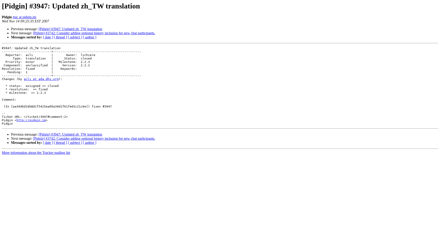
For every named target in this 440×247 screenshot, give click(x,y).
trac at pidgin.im (24, 17)
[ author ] (89, 37)
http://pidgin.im (31, 120)
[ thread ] (60, 37)
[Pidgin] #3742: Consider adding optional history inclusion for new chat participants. (94, 33)
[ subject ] (75, 37)
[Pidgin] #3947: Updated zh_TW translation (70, 29)
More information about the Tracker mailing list (36, 153)
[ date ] (48, 37)
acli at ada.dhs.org (41, 79)
